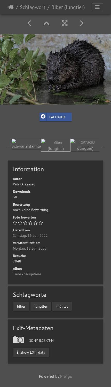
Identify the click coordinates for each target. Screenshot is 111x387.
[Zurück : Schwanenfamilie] (29, 23)
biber (21, 306)
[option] (26, 144)
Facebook (57, 117)
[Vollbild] (65, 23)
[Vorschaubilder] (46, 23)
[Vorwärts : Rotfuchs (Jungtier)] (82, 23)
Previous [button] (7, 146)
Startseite (11, 7)
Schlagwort (32, 7)
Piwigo (66, 376)
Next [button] (103, 146)
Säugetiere (32, 274)
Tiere (17, 274)
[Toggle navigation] (97, 7)
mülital (62, 306)
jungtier (41, 306)
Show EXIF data (32, 352)
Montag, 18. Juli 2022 (30, 248)
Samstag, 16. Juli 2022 (30, 235)
